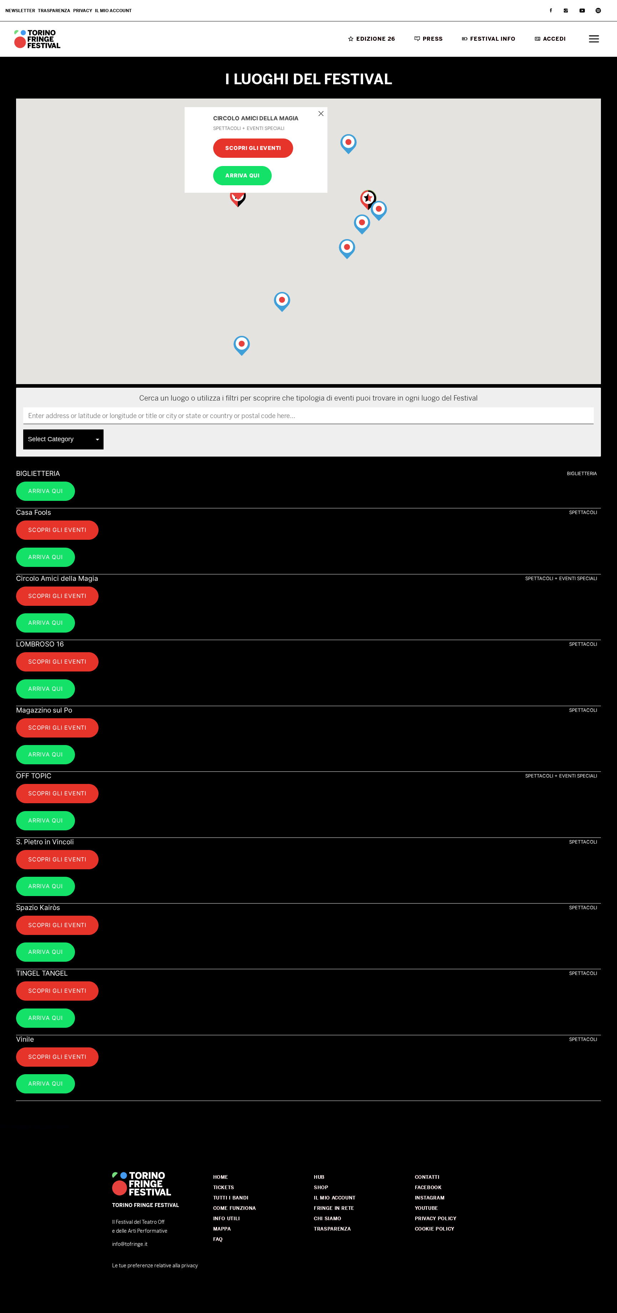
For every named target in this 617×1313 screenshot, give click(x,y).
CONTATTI (427, 1177)
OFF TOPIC (33, 775)
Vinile (25, 1039)
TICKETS (224, 1187)
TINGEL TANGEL (42, 973)
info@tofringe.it (129, 1244)
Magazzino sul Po (44, 710)
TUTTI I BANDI (231, 1198)
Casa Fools (33, 512)
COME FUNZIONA (234, 1208)
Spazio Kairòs (38, 907)
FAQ (218, 1239)
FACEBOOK (428, 1187)
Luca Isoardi (55, 1126)
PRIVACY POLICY (436, 1219)
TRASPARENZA (332, 1229)
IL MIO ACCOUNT (335, 1198)
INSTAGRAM (430, 1198)
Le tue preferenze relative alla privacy (155, 1265)
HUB (319, 1177)
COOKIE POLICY (435, 1229)
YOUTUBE (426, 1208)
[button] (348, 150)
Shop (321, 1187)
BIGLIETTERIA (38, 473)
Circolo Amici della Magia (57, 578)
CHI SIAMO (327, 1219)
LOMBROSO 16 (40, 644)
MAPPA (222, 1229)
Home (221, 1177)
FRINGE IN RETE (334, 1208)
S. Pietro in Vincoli (45, 841)
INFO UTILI (226, 1219)
